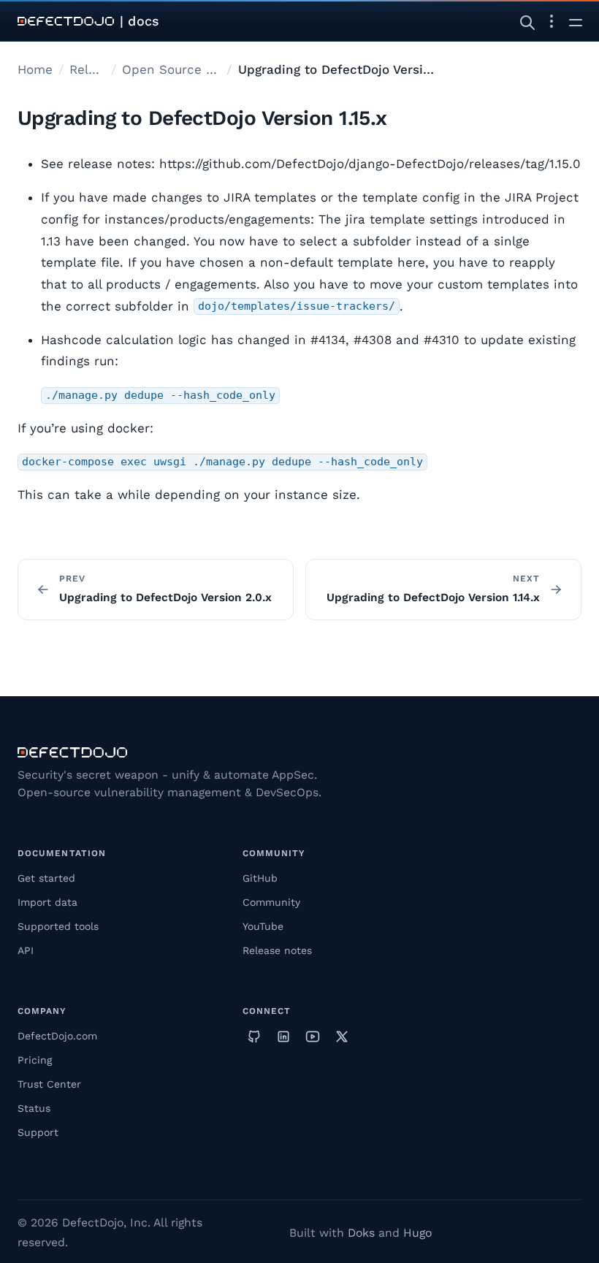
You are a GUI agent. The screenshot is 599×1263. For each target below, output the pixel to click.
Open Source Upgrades (171, 69)
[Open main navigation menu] (575, 21)
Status (34, 1108)
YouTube (263, 926)
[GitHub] (254, 1036)
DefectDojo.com (57, 1036)
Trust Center (49, 1084)
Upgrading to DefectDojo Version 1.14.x (433, 597)
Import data (47, 902)
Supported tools (58, 926)
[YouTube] (312, 1036)
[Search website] (527, 21)
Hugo (417, 1233)
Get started (46, 878)
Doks (361, 1233)
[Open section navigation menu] (551, 21)
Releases (87, 69)
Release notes (277, 950)
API (26, 950)
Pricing (35, 1060)
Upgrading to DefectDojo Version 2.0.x (165, 597)
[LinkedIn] (283, 1036)
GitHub (260, 878)
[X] (342, 1036)
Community (271, 902)
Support (38, 1132)
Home (35, 69)
